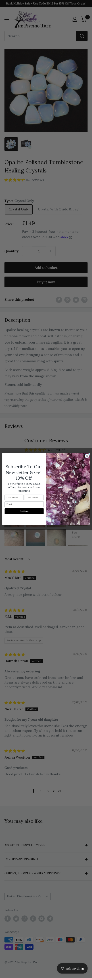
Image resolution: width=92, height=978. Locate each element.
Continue (24, 511)
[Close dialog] (87, 456)
